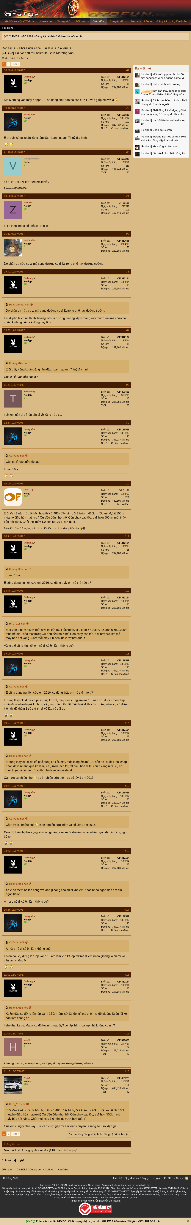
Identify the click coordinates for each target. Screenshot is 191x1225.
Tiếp (15, 63)
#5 (127, 233)
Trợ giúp (156, 1178)
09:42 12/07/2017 (14, 330)
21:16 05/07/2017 (14, 152)
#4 (127, 195)
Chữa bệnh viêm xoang (160, 84)
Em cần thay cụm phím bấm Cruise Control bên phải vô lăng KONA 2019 (164, 92)
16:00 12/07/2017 (14, 483)
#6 (127, 271)
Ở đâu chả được (120, 128)
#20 (127, 1071)
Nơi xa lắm (123, 504)
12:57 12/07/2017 (14, 422)
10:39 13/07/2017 (14, 909)
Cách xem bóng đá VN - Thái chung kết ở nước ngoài (164, 102)
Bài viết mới (143, 68)
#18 (127, 974)
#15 (127, 785)
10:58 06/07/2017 (14, 195)
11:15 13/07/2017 (14, 1071)
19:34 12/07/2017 (14, 785)
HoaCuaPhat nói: (19, 304)
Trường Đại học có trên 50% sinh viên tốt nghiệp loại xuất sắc (163, 138)
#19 (127, 1033)
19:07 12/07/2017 (14, 722)
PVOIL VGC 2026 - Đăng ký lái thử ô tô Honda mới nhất (47, 36)
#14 (127, 722)
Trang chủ (63, 21)
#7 (127, 330)
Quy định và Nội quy (137, 1178)
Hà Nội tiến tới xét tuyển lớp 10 (163, 122)
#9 (127, 422)
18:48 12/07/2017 (14, 590)
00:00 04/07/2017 (14, 70)
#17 (127, 909)
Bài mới (81, 21)
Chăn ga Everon (156, 129)
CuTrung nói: (16, 455)
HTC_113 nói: (17, 623)
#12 (127, 590)
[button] (88, 21)
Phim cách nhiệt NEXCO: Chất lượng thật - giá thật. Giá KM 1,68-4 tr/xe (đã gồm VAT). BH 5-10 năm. (99, 1221)
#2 (127, 108)
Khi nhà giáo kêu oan (159, 146)
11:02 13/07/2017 (14, 974)
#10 (127, 483)
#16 (127, 850)
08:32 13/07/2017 (14, 850)
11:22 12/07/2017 (14, 384)
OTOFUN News (173, 1178)
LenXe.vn (46, 21)
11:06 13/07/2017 (14, 1033)
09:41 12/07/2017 (14, 271)
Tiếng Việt (11, 1178)
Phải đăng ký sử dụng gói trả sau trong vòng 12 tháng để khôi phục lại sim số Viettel (164, 112)
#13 (127, 653)
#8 (127, 384)
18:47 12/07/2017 (14, 536)
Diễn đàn (98, 21)
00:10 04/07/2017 (14, 108)
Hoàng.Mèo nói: (18, 363)
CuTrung (10, 57)
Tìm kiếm (7, 27)
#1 (127, 70)
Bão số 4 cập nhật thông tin (163, 153)
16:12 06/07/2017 (14, 233)
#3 (127, 152)
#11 (127, 536)
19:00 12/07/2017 (14, 653)
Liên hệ (117, 1178)
